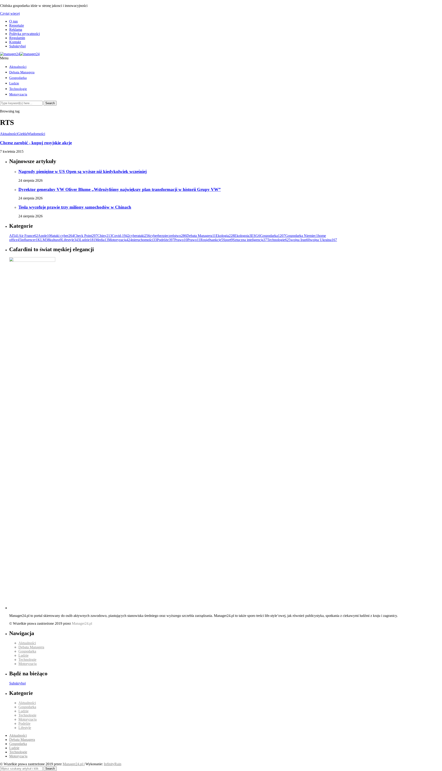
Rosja (205, 240)
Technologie (18, 89)
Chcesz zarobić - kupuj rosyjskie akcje (36, 142)
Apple (45, 236)
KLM (43, 240)
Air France (28, 236)
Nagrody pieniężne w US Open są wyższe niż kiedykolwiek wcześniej (82, 171)
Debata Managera (22, 72)
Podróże (165, 240)
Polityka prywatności (24, 34)
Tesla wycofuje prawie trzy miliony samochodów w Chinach (74, 207)
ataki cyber (63, 236)
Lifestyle (70, 240)
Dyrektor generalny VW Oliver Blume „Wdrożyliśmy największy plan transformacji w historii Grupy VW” (119, 189)
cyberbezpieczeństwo (168, 236)
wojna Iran (300, 240)
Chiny (104, 236)
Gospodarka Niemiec (301, 236)
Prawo (180, 240)
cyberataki (139, 236)
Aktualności (17, 67)
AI (14, 236)
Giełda (22, 134)
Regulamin (17, 38)
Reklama (15, 30)
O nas (13, 21)
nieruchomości (144, 240)
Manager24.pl (73, 764)
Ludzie (14, 83)
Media (101, 240)
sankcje (216, 240)
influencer (29, 240)
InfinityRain (112, 764)
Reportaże (16, 25)
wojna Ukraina (323, 240)
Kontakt (15, 42)
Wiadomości (36, 134)
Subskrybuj (17, 46)
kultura (55, 240)
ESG (255, 236)
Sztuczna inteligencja (250, 240)
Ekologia (225, 236)
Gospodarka (18, 78)
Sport (228, 240)
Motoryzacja (18, 94)
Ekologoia (242, 236)
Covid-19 (120, 236)
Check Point (85, 236)
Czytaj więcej (10, 13)
